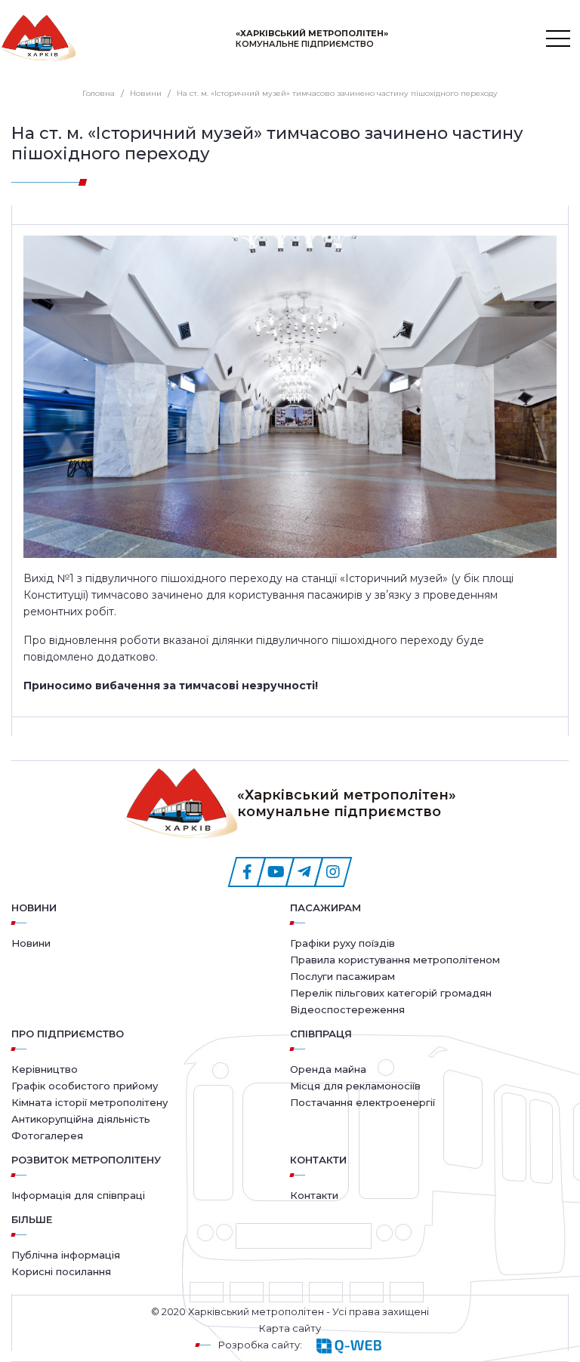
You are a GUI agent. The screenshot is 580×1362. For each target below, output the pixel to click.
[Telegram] (304, 872)
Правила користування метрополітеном (395, 960)
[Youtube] (275, 872)
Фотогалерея (47, 1135)
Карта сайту (290, 1328)
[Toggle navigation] (558, 38)
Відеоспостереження (347, 1009)
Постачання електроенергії (362, 1102)
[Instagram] (333, 872)
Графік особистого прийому (84, 1086)
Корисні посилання (61, 1271)
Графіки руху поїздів (342, 943)
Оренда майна (328, 1069)
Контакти (314, 1195)
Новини (34, 907)
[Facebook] (247, 872)
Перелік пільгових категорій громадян (391, 993)
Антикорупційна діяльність (80, 1119)
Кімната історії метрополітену (89, 1102)
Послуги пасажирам (342, 976)
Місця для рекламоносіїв (355, 1086)
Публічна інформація (65, 1255)
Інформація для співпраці (78, 1195)
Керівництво (44, 1069)
